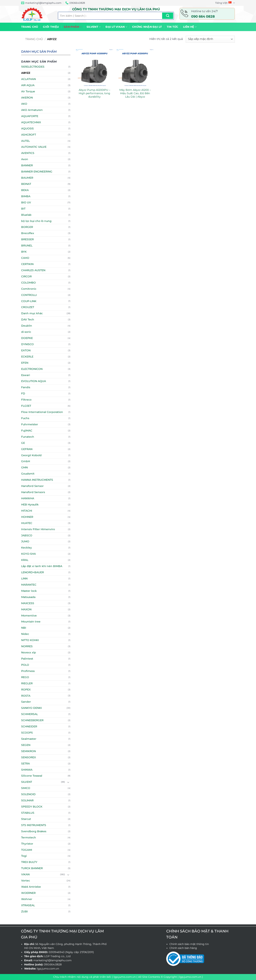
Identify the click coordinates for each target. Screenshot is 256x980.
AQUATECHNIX (31, 122)
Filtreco (26, 399)
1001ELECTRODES (32, 66)
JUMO (25, 541)
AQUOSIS (27, 128)
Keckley (26, 547)
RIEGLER (27, 683)
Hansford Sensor (32, 485)
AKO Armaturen (32, 109)
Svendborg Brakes (33, 831)
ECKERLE (27, 356)
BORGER (27, 226)
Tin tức (172, 26)
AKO (24, 103)
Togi (24, 855)
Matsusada (28, 597)
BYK (24, 251)
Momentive (29, 615)
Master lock (29, 590)
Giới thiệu (51, 26)
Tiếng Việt (221, 2)
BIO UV (26, 202)
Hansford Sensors (33, 492)
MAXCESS (27, 603)
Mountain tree (30, 621)
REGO (25, 677)
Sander (26, 701)
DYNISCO (27, 344)
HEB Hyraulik (30, 504)
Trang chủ (29, 26)
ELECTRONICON (32, 368)
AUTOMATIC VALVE (33, 146)
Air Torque (28, 91)
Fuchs (25, 418)
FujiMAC (26, 430)
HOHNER (27, 516)
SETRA (25, 763)
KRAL (24, 559)
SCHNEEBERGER (32, 720)
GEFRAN (26, 449)
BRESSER (27, 239)
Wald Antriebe (31, 886)
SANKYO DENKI (31, 707)
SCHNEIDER (29, 726)
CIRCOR (26, 276)
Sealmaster (28, 738)
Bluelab (26, 214)
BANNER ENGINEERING (36, 171)
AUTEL (25, 140)
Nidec (25, 633)
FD (23, 393)
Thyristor (27, 843)
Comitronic (28, 288)
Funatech (27, 436)
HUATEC (26, 523)
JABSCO (26, 535)
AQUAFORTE (29, 116)
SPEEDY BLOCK (31, 806)
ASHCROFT (28, 134)
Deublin (26, 325)
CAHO (25, 257)
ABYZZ (25, 72)
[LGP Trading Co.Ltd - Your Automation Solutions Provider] (36, 14)
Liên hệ (188, 26)
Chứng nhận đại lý (147, 26)
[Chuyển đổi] (68, 782)
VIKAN (25, 874)
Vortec (25, 880)
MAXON (26, 609)
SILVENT (92, 26)
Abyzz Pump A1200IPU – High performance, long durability (94, 93)
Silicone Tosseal (31, 775)
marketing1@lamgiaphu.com (52, 960)
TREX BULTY (29, 862)
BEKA (25, 190)
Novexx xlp (28, 652)
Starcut (26, 818)
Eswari (25, 375)
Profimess (28, 671)
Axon (24, 159)
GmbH (25, 461)
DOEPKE (27, 338)
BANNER (27, 165)
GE (23, 442)
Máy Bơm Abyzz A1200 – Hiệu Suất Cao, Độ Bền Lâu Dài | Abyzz (135, 93)
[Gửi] (168, 15)
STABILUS (27, 812)
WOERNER (28, 892)
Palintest (27, 658)
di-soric (26, 331)
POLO (25, 664)
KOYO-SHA (28, 553)
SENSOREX (28, 757)
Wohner (26, 899)
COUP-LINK (28, 301)
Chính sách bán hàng (183, 947)
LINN (24, 578)
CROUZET (27, 307)
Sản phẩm (71, 26)
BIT (23, 208)
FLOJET (26, 405)
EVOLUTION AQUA (33, 381)
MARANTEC (28, 584)
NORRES (27, 646)
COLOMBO (28, 282)
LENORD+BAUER (32, 572)
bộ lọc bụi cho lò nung (36, 220)
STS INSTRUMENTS (33, 825)
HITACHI (26, 510)
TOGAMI (26, 849)
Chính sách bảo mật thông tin (189, 944)
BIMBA (25, 196)
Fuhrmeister (29, 424)
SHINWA (26, 769)
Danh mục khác (32, 313)
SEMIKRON (28, 751)
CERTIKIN (27, 264)
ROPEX (26, 689)
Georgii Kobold (31, 455)
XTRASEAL (28, 905)
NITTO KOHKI (30, 640)
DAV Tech (27, 319)
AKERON (27, 97)
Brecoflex (27, 233)
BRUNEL (26, 245)
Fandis (25, 387)
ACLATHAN (28, 79)
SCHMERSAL (29, 714)
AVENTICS (27, 153)
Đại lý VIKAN (115, 26)
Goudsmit (27, 473)
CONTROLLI (29, 294)
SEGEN (25, 744)
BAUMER (27, 177)
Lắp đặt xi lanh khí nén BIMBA (41, 566)
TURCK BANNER (32, 868)
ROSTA (25, 695)
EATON (26, 350)
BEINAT (26, 183)
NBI (23, 627)
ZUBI (24, 911)
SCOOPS (27, 732)
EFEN (24, 362)
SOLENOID (28, 794)
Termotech (28, 837)
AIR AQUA (27, 85)
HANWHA (27, 498)
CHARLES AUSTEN (33, 270)
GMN (24, 467)
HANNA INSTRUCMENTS (37, 479)
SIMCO (25, 788)
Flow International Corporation (42, 412)
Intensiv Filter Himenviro (38, 529)
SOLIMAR (27, 800)
